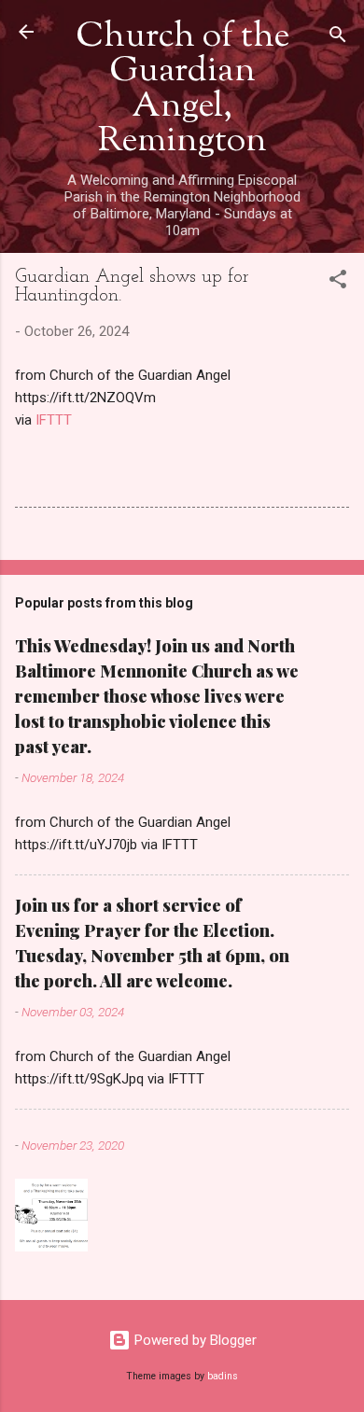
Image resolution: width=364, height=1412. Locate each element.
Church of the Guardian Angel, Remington (182, 89)
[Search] (338, 37)
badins (222, 1376)
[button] (338, 282)
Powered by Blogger (194, 1340)
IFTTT (53, 420)
